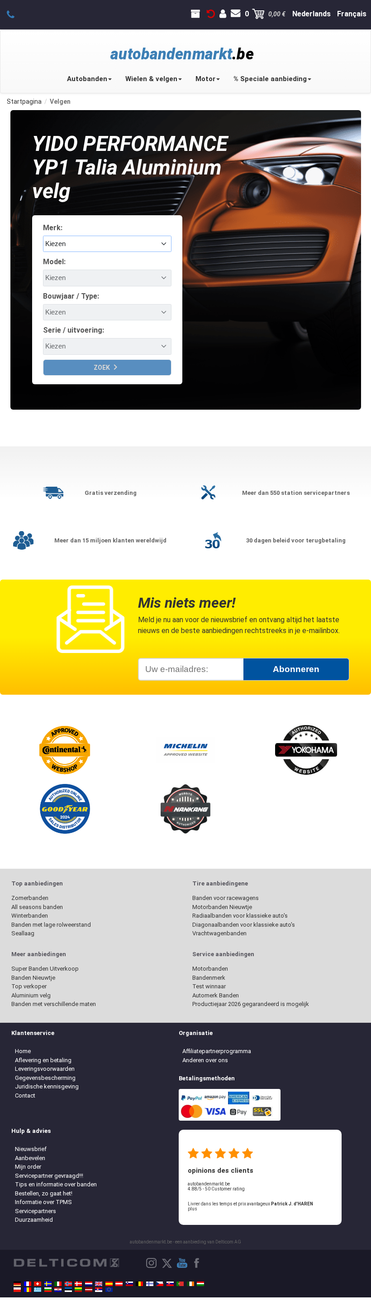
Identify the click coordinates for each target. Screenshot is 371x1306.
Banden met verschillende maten (53, 1004)
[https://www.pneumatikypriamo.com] (170, 1284)
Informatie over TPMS (43, 1202)
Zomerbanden (29, 898)
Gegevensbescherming (45, 1077)
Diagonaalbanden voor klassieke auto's (243, 924)
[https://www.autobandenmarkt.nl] (88, 1284)
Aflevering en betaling (43, 1060)
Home (23, 1051)
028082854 (15, 14)
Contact (25, 1095)
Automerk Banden (215, 995)
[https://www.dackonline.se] (48, 1284)
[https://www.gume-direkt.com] (129, 1284)
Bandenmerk (208, 977)
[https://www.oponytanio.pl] (17, 1289)
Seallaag (22, 933)
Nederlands (311, 14)
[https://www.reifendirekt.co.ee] (68, 1289)
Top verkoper (29, 986)
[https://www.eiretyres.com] (190, 1284)
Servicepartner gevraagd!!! (49, 1175)
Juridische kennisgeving (47, 1086)
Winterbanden (29, 915)
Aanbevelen (30, 1158)
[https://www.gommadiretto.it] (58, 1284)
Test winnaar (209, 986)
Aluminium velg (31, 995)
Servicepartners (35, 1211)
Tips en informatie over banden (56, 1184)
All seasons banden (37, 907)
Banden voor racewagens (225, 898)
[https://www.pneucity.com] (180, 1284)
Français (351, 14)
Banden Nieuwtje (33, 977)
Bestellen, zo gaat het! (43, 1193)
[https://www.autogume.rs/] (98, 1289)
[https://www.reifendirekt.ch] (37, 1284)
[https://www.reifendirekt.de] (17, 1284)
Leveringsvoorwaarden (45, 1068)
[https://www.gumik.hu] (200, 1284)
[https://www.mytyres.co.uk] (98, 1284)
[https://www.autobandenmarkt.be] (139, 1284)
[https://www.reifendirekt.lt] (78, 1289)
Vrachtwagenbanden (219, 933)
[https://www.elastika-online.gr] (37, 1289)
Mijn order (28, 1166)
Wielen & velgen (151, 79)
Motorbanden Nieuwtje (222, 907)
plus (192, 1208)
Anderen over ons (205, 1060)
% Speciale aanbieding (270, 79)
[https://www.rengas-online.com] (149, 1284)
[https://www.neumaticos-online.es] (109, 1284)
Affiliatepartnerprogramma (216, 1051)
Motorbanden (210, 968)
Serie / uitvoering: (73, 330)
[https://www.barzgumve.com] (48, 1289)
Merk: (52, 227)
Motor (205, 79)
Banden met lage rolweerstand (51, 924)
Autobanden (87, 79)
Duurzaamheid (34, 1219)
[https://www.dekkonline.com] (68, 1284)
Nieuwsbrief (31, 1149)
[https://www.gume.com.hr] (58, 1289)
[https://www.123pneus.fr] (27, 1284)
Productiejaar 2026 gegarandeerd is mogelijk (250, 1004)
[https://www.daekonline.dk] (78, 1284)
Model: (54, 261)
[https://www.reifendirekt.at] (119, 1284)
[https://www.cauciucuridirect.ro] (27, 1289)
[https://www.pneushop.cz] (159, 1284)
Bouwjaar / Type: (71, 296)
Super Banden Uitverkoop (45, 968)
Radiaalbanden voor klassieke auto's (240, 915)
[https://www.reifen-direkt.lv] (88, 1289)
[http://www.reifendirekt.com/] (109, 1289)
